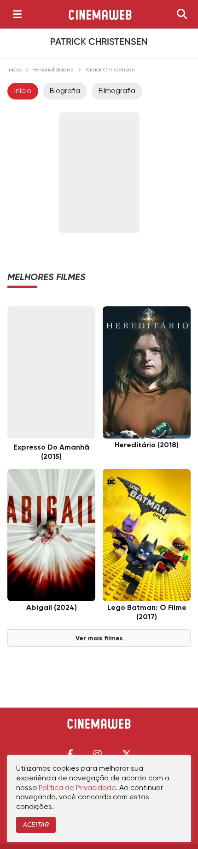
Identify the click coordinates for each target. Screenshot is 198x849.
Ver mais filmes (99, 638)
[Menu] (17, 14)
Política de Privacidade (77, 788)
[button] (70, 754)
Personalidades (52, 70)
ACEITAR (36, 824)
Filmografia (117, 91)
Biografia (65, 91)
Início (14, 70)
